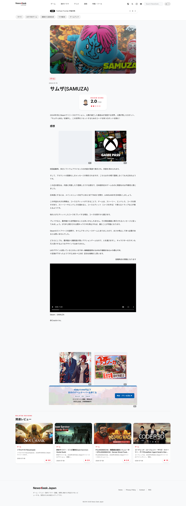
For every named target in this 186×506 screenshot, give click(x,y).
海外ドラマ (65, 4)
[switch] (167, 3)
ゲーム (53, 4)
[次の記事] (135, 11)
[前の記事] (130, 11)
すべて (19, 17)
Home (120, 490)
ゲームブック (74, 17)
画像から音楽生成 (48, 17)
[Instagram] (136, 3)
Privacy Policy (131, 490)
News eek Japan (44, 488)
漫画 (85, 4)
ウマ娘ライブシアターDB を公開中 (68, 11)
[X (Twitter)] (132, 3)
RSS (149, 490)
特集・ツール (97, 4)
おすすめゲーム (31, 17)
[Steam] (128, 3)
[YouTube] (141, 3)
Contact (142, 490)
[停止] (132, 11)
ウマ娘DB (62, 17)
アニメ (76, 4)
